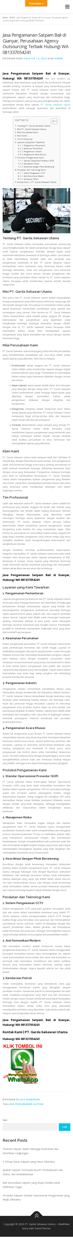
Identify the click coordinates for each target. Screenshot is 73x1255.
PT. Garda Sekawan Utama (55, 104)
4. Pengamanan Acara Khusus (34, 154)
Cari (5, 1120)
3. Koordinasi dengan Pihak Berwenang (38, 166)
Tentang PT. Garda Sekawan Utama (33, 125)
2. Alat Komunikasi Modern (33, 176)
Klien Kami (22, 135)
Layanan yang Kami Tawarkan (31, 142)
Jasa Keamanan (30, 1099)
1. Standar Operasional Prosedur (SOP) (38, 160)
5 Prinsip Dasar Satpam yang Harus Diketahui (29, 1161)
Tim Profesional (24, 139)
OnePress (63, 1224)
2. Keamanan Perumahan (32, 148)
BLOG (12, 17)
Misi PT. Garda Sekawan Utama (31, 129)
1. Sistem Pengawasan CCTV (33, 173)
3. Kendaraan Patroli (30, 179)
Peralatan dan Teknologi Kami (31, 169)
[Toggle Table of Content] (52, 121)
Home (5, 17)
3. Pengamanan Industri (32, 151)
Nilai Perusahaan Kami (27, 132)
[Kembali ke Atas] (36, 1216)
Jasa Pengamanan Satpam (26, 1104)
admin (59, 58)
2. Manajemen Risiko (30, 163)
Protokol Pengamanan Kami (30, 157)
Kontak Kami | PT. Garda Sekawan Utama (36, 182)
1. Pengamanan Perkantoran (33, 145)
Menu (67, 6)
